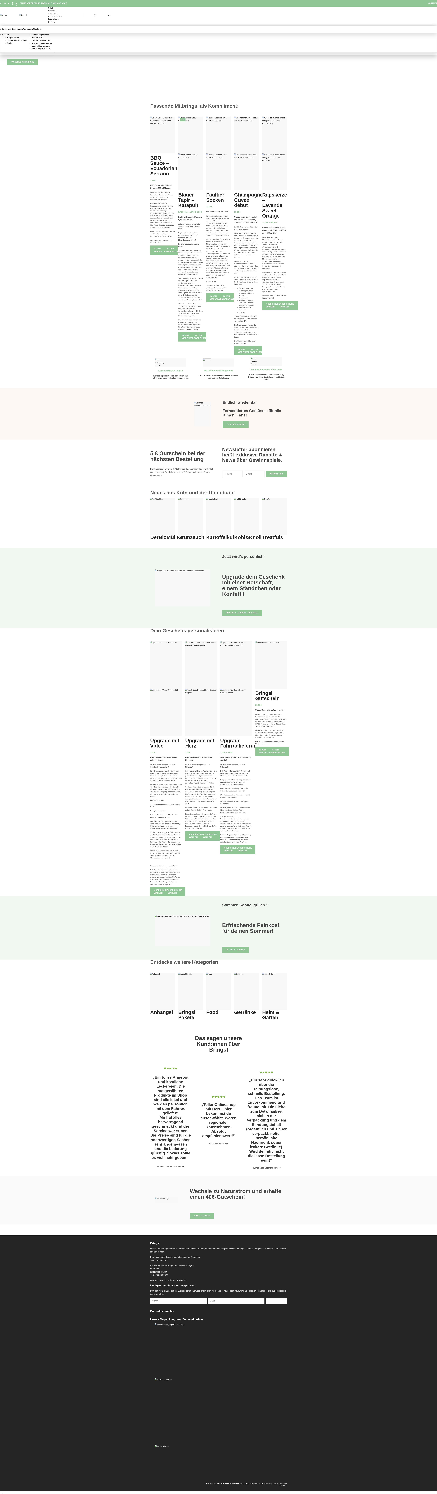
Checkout (37, 29)
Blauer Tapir (182, 253)
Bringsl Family (54, 16)
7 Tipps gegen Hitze (40, 35)
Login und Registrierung (12, 29)
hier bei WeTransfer (172, 804)
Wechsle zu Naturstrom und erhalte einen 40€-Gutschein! (235, 1194)
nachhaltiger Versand (41, 46)
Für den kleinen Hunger (17, 40)
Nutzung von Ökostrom (42, 43)
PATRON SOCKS (221, 226)
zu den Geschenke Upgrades (242, 613)
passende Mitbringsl (22, 62)
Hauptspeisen (13, 38)
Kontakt (432, 3)
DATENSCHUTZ (249, 1483)
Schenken (52, 14)
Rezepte (5, 35)
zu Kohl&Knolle (235, 424)
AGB (241, 1483)
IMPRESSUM (259, 1483)
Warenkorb (28, 29)
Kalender (181, 1280)
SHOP (50, 8)
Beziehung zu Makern (41, 49)
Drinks (9, 43)
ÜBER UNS (209, 1483)
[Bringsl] (19, 15)
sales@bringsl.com (159, 1272)
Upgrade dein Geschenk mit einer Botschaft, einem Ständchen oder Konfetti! (253, 585)
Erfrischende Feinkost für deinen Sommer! (250, 928)
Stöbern (51, 11)
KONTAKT (216, 1483)
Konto (50, 22)
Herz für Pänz (37, 38)
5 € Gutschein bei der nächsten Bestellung (177, 456)
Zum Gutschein (202, 1216)
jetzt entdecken (235, 950)
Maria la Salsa (158, 227)
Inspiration (52, 19)
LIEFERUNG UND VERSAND (230, 1483)
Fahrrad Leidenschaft (41, 40)
